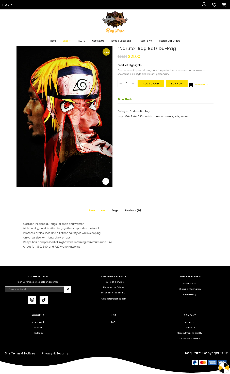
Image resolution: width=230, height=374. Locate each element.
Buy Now (177, 83)
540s (134, 116)
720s (141, 116)
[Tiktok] (44, 300)
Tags (114, 210)
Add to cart (151, 83)
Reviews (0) (133, 210)
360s (127, 116)
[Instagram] (32, 300)
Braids (148, 116)
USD (7, 4)
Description (97, 210)
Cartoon (158, 116)
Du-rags (168, 116)
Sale (177, 116)
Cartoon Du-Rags (140, 111)
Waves (185, 116)
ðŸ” (105, 181)
